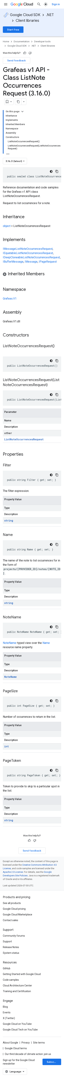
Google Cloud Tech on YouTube (20, 1029)
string (8, 520)
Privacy (26, 1042)
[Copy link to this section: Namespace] (29, 290)
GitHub (6, 968)
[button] (32, 274)
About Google (10, 1042)
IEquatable (9, 253)
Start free (13, 29)
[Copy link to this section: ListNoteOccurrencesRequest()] (6, 351)
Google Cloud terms (16, 1048)
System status (11, 952)
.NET (50, 15)
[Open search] (39, 4)
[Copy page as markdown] (18, 102)
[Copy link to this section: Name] (16, 535)
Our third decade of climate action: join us (28, 1054)
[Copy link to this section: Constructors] (33, 335)
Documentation (22, 41)
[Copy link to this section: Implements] (29, 240)
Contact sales (10, 920)
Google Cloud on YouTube (17, 1023)
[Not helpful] (30, 53)
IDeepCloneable (13, 257)
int (6, 746)
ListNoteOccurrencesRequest (34, 248)
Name (46, 643)
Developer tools (42, 41)
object (6, 226)
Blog (5, 1006)
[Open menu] (5, 4)
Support (7, 941)
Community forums (14, 935)
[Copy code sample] (57, 171)
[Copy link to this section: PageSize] (21, 691)
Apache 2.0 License (13, 872)
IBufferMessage (13, 261)
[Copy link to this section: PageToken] (24, 761)
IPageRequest (48, 261)
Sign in (56, 4)
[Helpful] (24, 53)
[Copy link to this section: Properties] (27, 454)
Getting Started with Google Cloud (22, 974)
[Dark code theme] (51, 171)
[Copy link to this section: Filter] (14, 465)
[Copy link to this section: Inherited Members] (48, 274)
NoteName (9, 643)
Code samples (11, 979)
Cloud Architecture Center (17, 985)
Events (6, 1012)
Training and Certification (17, 991)
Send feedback (16, 60)
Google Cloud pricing (14, 908)
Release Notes (11, 947)
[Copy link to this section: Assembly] (25, 312)
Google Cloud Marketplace (17, 914)
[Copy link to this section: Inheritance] (28, 217)
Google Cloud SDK (25, 15)
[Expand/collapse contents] (22, 111)
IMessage (9, 248)
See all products (12, 903)
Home (6, 41)
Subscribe (53, 1061)
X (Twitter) (9, 1018)
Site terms (39, 1042)
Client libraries (27, 20)
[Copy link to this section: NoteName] (24, 617)
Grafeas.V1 (10, 298)
